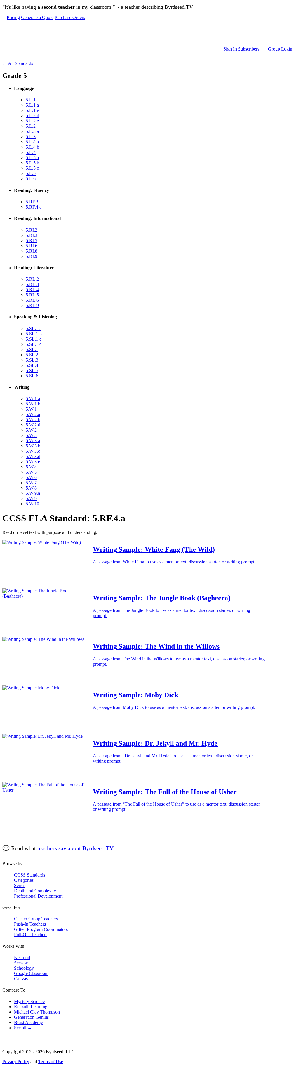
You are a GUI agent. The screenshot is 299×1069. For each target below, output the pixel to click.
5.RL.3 (32, 284)
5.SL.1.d (34, 344)
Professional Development (38, 895)
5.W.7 (31, 482)
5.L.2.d (32, 115)
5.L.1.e (32, 110)
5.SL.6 (32, 375)
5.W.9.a (33, 493)
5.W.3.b (33, 445)
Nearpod (22, 957)
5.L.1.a (32, 105)
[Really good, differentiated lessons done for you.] (149, 33)
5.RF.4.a (33, 206)
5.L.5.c (32, 168)
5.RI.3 (31, 235)
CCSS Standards (29, 874)
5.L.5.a (32, 157)
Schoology (24, 968)
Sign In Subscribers (241, 48)
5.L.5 (31, 173)
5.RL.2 (32, 279)
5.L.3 (31, 136)
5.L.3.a (32, 131)
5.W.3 (31, 435)
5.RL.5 (32, 294)
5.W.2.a (33, 414)
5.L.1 (31, 99)
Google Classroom (31, 973)
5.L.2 (31, 126)
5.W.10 (32, 503)
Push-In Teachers (30, 924)
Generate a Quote (37, 17)
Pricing (13, 17)
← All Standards (17, 63)
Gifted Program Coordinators (41, 929)
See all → (23, 1027)
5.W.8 (31, 487)
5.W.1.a (33, 398)
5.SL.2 (32, 354)
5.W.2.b (33, 419)
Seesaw (21, 962)
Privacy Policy (15, 1061)
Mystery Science (29, 1001)
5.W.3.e (33, 461)
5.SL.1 (32, 349)
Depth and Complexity (35, 890)
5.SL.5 (32, 370)
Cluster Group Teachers (36, 918)
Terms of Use (50, 1061)
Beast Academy (28, 1022)
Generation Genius (31, 1017)
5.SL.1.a (33, 328)
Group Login (280, 48)
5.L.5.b (32, 162)
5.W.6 (31, 477)
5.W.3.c (33, 451)
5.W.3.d (33, 456)
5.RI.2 (31, 230)
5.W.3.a (33, 440)
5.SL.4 (32, 365)
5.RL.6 (32, 300)
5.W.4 (31, 466)
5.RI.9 (31, 256)
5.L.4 (31, 152)
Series (19, 885)
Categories (24, 880)
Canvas (21, 978)
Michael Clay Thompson (37, 1011)
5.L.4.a (32, 141)
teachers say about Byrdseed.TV (75, 848)
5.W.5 (31, 472)
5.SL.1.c (33, 338)
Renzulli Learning (30, 1006)
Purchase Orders (70, 17)
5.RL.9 (32, 305)
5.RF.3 (32, 201)
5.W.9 (31, 498)
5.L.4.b (32, 147)
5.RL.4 (32, 289)
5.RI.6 (31, 245)
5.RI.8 (31, 251)
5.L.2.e (32, 120)
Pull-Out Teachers (30, 934)
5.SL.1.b (34, 333)
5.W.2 (31, 430)
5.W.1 (31, 409)
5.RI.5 (31, 240)
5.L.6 (31, 178)
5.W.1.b (33, 403)
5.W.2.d (33, 424)
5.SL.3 (32, 360)
